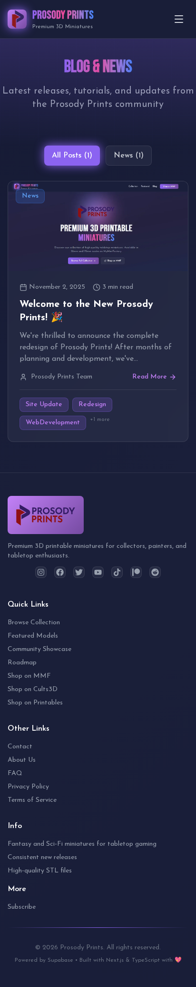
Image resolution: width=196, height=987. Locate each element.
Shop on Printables (35, 702)
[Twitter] (79, 572)
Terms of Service (32, 800)
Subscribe (22, 907)
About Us (22, 760)
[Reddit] (155, 572)
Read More (149, 376)
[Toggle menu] (178, 19)
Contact (20, 746)
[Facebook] (60, 572)
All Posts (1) (72, 155)
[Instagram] (41, 572)
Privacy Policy (28, 786)
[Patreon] (136, 572)
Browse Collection (34, 622)
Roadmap (22, 662)
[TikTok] (117, 572)
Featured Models (33, 636)
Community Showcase (39, 649)
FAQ (15, 773)
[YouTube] (98, 572)
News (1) (129, 155)
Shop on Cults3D (33, 689)
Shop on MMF (29, 676)
